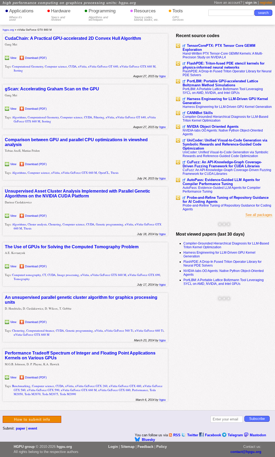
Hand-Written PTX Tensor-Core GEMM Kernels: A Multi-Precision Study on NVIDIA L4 (223, 55)
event (32, 428)
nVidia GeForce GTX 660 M (137, 66)
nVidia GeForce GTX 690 (144, 275)
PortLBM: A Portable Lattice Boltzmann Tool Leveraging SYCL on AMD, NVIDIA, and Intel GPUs (223, 91)
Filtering (99, 117)
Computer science (56, 66)
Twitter (193, 435)
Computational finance (40, 330)
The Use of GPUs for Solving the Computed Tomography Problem (72, 247)
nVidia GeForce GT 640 (103, 66)
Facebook (213, 435)
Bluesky (148, 440)
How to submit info (32, 419)
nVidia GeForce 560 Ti (118, 330)
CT (44, 275)
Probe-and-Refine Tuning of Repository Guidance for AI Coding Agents (226, 200)
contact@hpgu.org (245, 452)
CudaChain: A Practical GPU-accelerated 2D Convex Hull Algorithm (73, 38)
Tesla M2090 (68, 394)
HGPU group (24, 447)
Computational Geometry (27, 66)
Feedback (145, 447)
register (266, 3)
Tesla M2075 (50, 394)
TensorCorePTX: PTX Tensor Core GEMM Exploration (219, 48)
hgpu (162, 76)
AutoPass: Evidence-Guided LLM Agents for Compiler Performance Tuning (221, 182)
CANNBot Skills (200, 113)
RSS (177, 435)
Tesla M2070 (32, 394)
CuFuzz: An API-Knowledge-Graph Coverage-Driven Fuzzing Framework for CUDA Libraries (222, 164)
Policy (161, 447)
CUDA (72, 66)
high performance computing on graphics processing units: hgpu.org (69, 3)
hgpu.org (8, 29)
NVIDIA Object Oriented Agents (212, 127)
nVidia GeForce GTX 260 (91, 386)
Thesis (114, 173)
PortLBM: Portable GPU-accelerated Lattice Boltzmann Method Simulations (220, 83)
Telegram (236, 435)
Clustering (54, 224)
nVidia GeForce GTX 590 (43, 390)
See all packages (258, 215)
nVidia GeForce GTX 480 (125, 386)
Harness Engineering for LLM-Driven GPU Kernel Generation (225, 101)
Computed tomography (26, 275)
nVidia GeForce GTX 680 (114, 390)
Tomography (22, 279)
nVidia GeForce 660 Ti (149, 330)
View (13, 57)
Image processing (68, 275)
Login (113, 447)
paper (20, 428)
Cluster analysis (37, 224)
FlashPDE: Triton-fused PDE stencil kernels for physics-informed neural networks (224, 65)
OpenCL (104, 173)
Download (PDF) (36, 57)
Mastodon (258, 435)
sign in (251, 3)
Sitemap (128, 447)
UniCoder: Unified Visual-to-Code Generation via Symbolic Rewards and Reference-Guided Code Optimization (225, 144)
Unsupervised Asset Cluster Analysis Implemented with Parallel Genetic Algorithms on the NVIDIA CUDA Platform (77, 193)
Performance (140, 390)
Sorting (18, 70)
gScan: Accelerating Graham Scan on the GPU (52, 89)
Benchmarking (21, 386)
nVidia (82, 66)
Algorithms (19, 117)
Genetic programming (109, 224)
